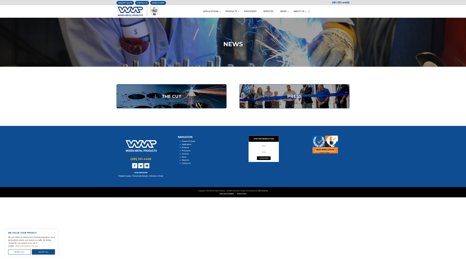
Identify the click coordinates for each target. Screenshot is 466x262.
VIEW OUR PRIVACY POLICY (26, 246)
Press (294, 96)
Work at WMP (158, 3)
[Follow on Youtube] (146, 165)
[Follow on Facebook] (134, 165)
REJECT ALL (20, 252)
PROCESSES (250, 11)
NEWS (283, 11)
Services (185, 154)
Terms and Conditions (227, 193)
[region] (31, 243)
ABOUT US (298, 11)
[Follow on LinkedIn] (140, 165)
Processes (186, 151)
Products (185, 147)
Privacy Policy (241, 193)
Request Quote (125, 3)
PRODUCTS (231, 11)
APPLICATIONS (210, 11)
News (184, 157)
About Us (185, 160)
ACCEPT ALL (43, 252)
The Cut (171, 96)
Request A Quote (188, 141)
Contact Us (142, 3)
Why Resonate (263, 191)
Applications (186, 144)
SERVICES (268, 11)
